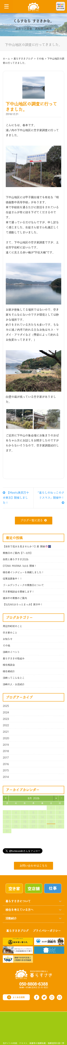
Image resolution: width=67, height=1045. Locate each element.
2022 (6, 725)
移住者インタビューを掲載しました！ (23, 572)
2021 (6, 731)
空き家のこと (10, 632)
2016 (6, 764)
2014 (6, 777)
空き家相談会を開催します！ (18, 591)
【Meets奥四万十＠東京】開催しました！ (16, 497)
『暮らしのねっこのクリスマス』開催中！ (50, 495)
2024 (6, 712)
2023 (6, 719)
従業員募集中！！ (12, 578)
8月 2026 (33, 798)
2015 (6, 770)
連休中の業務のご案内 (15, 598)
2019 (6, 744)
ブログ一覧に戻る (31, 520)
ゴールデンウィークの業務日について (23, 585)
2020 (6, 738)
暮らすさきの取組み (14, 658)
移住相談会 (9, 665)
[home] (34, 6)
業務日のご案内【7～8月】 (18, 553)
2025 (6, 706)
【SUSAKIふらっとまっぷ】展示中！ (23, 604)
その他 (6, 645)
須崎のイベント (11, 652)
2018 (6, 751)
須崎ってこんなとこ (14, 678)
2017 (6, 757)
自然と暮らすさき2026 (15, 559)
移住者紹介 (9, 671)
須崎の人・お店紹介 (14, 684)
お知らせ (7, 639)
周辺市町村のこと (12, 626)
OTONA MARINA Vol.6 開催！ (20, 566)
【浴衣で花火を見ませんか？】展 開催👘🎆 (27, 546)
